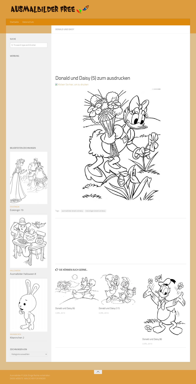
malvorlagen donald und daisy (95, 211)
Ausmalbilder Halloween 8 (23, 273)
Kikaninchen (15, 334)
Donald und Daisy (64, 29)
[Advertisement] (120, 52)
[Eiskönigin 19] (28, 178)
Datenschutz (28, 22)
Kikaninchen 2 (17, 337)
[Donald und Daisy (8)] (164, 304)
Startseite (14, 22)
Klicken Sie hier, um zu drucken (73, 84)
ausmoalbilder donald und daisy (72, 211)
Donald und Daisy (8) (152, 339)
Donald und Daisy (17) (109, 308)
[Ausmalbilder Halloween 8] (28, 241)
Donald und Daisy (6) (65, 308)
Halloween (15, 271)
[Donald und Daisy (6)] (77, 289)
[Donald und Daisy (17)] (120, 289)
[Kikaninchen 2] (28, 305)
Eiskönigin (14, 207)
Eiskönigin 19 (16, 210)
